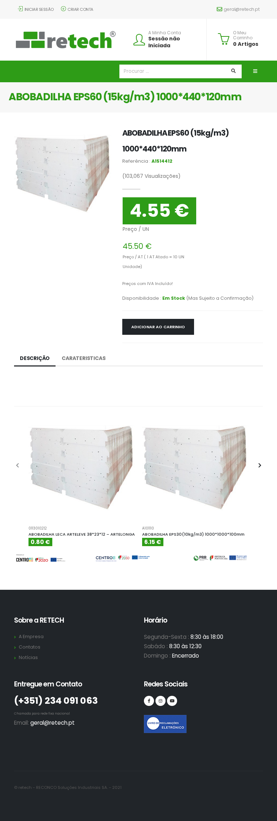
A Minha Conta (164, 32)
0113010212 (37, 528)
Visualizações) (151, 176)
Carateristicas (83, 358)
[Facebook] (149, 701)
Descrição (35, 358)
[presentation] (17, 465)
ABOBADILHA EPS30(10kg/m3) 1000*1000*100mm (193, 534)
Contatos (29, 647)
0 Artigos (245, 44)
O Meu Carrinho (242, 35)
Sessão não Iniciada (164, 42)
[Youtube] (172, 701)
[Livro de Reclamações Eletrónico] (149, 720)
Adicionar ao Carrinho (158, 327)
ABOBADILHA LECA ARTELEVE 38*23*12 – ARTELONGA (81, 534)
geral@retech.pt (242, 9)
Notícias (28, 657)
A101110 (148, 528)
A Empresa (31, 636)
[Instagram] (160, 701)
